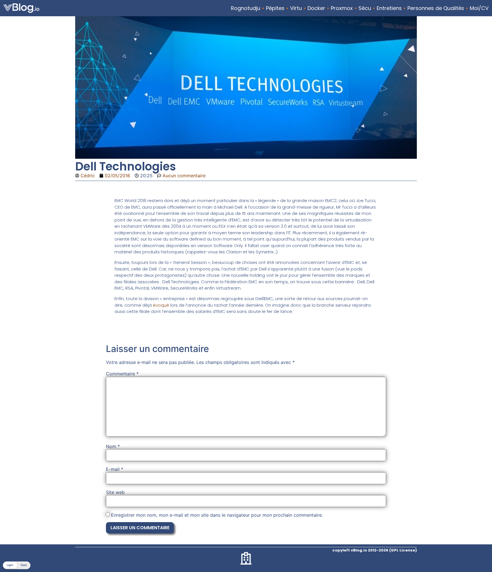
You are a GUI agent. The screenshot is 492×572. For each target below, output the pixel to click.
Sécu (364, 8)
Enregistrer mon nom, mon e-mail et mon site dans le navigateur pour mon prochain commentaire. (217, 515)
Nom (113, 446)
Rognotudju (245, 8)
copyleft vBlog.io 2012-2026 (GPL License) (374, 550)
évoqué (161, 305)
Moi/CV (479, 8)
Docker (316, 8)
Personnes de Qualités (435, 8)
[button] (16, 565)
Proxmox (342, 8)
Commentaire (122, 373)
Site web (115, 492)
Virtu (296, 8)
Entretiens (389, 8)
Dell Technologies (125, 166)
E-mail (114, 469)
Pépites (275, 8)
